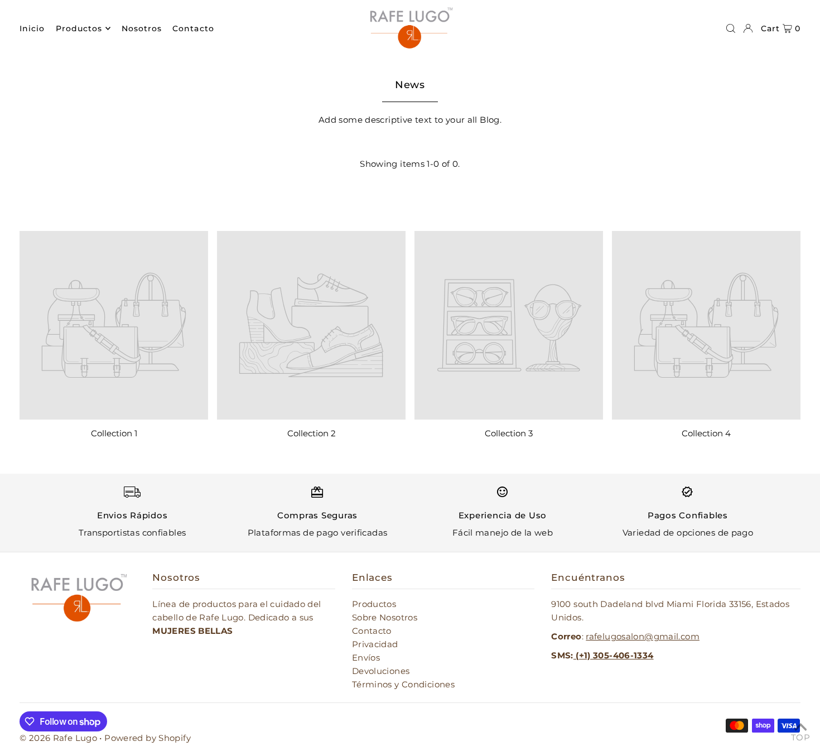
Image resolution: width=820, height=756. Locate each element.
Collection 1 (114, 433)
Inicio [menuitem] (32, 28)
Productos (374, 604)
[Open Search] (730, 28)
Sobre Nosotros (384, 617)
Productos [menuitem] (79, 28)
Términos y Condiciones (403, 684)
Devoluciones (381, 671)
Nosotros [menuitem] (142, 28)
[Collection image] (114, 325)
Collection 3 (509, 433)
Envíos (366, 657)
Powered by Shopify (147, 738)
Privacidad (375, 644)
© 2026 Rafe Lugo (59, 738)
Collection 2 (311, 433)
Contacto (372, 630)
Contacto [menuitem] (193, 28)
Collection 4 (706, 433)
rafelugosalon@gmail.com (643, 636)
